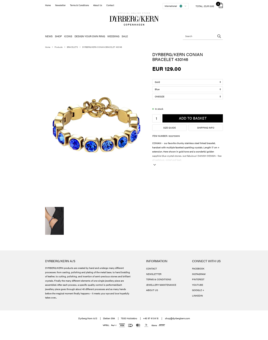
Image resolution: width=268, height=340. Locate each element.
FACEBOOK (198, 268)
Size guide (169, 127)
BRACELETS (72, 47)
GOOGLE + (198, 290)
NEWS (49, 36)
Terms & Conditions (79, 5)
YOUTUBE (197, 285)
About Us (97, 5)
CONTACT (151, 268)
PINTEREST (198, 279)
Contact (110, 5)
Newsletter (60, 5)
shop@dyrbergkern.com (177, 318)
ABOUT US (152, 290)
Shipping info (205, 127)
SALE (125, 36)
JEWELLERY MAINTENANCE (161, 285)
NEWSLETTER (153, 274)
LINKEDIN (197, 295)
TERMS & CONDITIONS (158, 279)
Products (59, 47)
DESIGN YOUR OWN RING (90, 36)
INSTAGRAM (198, 274)
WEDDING (113, 36)
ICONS (68, 36)
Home (48, 5)
